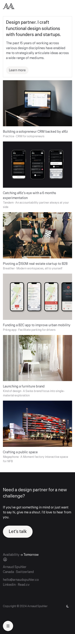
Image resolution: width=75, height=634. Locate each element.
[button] (67, 606)
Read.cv (23, 584)
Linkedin (9, 584)
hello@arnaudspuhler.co (21, 580)
